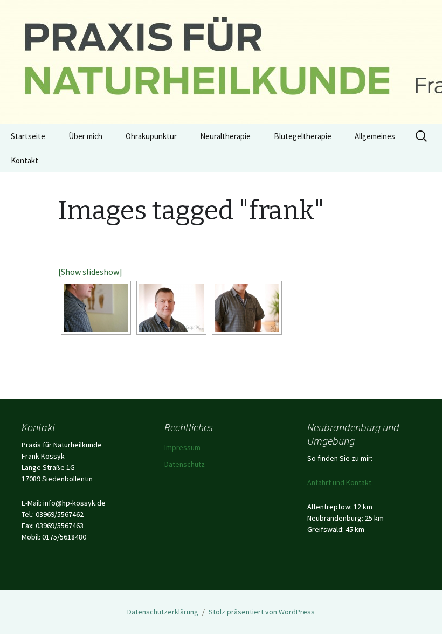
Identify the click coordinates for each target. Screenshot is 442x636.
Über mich (85, 136)
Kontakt (24, 160)
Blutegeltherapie (303, 136)
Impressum (182, 447)
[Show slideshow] (90, 271)
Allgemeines (375, 136)
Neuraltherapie (225, 136)
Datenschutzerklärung (162, 612)
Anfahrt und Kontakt (339, 482)
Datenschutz (184, 464)
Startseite (28, 136)
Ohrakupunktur (151, 136)
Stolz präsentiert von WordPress (262, 612)
